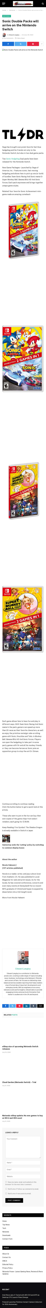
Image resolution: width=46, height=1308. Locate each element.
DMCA (4, 1261)
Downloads (6, 1235)
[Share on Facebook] (8, 44)
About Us (5, 1254)
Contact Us (6, 1257)
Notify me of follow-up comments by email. (23, 1189)
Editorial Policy (7, 1264)
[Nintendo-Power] (23, 3)
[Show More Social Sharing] (42, 44)
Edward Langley (14, 35)
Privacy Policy (7, 1268)
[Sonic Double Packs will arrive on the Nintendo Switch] (23, 62)
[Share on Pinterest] (33, 44)
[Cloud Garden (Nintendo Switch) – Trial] (23, 1067)
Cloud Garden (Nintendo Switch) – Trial (19, 1082)
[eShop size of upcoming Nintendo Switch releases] (23, 1032)
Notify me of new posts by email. (19, 1193)
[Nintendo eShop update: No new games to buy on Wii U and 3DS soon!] (23, 1101)
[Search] (42, 3)
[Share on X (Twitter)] (20, 44)
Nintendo (6, 16)
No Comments (9, 38)
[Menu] (3, 3)
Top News (6, 1225)
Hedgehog (15, 159)
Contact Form (7, 1239)
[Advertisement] (23, 103)
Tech (4, 1228)
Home (4, 1221)
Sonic (8, 159)
